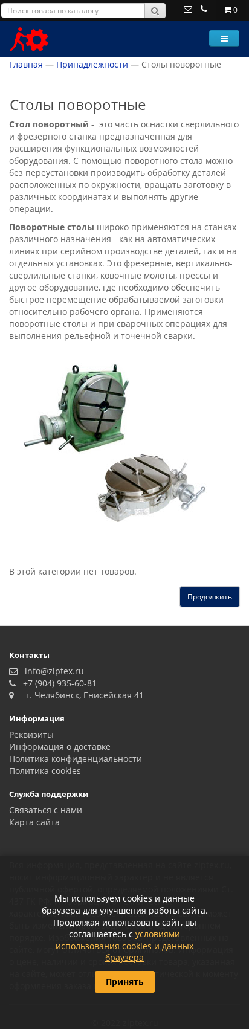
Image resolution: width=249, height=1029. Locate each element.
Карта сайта (34, 822)
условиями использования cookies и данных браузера (124, 945)
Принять (125, 981)
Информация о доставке (60, 746)
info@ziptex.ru (52, 671)
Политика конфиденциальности (75, 758)
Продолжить (209, 597)
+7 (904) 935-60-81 (57, 683)
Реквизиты (31, 734)
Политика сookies (45, 770)
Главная (26, 64)
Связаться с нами (45, 810)
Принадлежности (92, 64)
